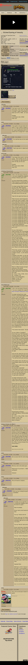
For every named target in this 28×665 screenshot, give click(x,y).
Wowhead (21, 629)
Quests (21, 35)
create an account (13, 614)
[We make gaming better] (5, 1)
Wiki (16, 12)
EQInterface (22, 12)
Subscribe (3, 621)
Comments (24, 35)
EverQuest (21, 631)
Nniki (13, 90)
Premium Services (23, 1)
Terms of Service (17, 621)
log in (6, 614)
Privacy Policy (9, 621)
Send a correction (4, 99)
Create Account (13, 1)
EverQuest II (21, 633)
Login (7, 1)
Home (2, 12)
